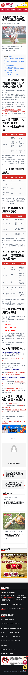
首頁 (2, 9)
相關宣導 (8, 653)
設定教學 (14, 636)
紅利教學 (18, 636)
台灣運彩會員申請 (13, 403)
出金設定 (12, 632)
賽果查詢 (7, 619)
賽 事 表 (2, 619)
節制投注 (3, 653)
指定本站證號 (4, 636)
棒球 (8, 23)
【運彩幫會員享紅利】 (11, 390)
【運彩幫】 (21, 405)
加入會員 (7, 9)
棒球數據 (3, 623)
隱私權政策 (13, 649)
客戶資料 (3, 649)
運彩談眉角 (17, 640)
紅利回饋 (13, 9)
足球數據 (12, 623)
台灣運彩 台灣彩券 (14, 463)
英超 (10, 498)
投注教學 (19, 9)
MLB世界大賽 (14, 438)
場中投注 (12, 619)
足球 (12, 498)
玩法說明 (12, 640)
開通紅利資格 (6, 407)
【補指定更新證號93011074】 (13, 388)
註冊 (19, 5)
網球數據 (8, 623)
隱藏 (10, 56)
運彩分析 (11, 23)
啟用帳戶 (3, 632)
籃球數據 (17, 623)
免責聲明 (12, 653)
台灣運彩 (4, 23)
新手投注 (3, 640)
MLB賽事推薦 (15, 410)
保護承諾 (8, 649)
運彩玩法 (17, 632)
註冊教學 (9, 636)
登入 (25, 5)
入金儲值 (8, 632)
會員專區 (16, 619)
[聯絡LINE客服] (25, 672)
